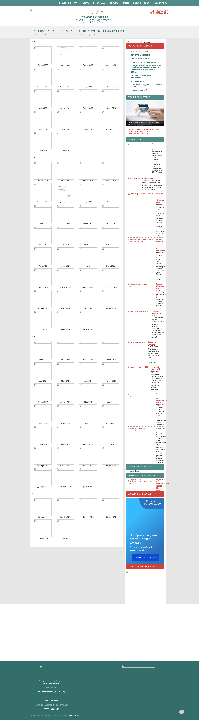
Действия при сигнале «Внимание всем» (160, 198)
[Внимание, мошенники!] (136, 342)
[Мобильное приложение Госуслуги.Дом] (141, 430)
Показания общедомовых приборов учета (61, 35)
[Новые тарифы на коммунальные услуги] (141, 395)
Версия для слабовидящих (139, 42)
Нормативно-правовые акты (143, 62)
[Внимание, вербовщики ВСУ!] (139, 311)
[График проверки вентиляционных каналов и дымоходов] (141, 241)
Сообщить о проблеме (145, 557)
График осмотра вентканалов (157, 146)
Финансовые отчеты (140, 59)
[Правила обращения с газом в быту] (141, 285)
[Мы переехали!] (134, 178)
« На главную (39, 35)
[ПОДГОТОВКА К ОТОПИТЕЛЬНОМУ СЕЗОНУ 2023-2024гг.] (141, 482)
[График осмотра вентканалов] (139, 144)
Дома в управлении (139, 51)
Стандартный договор (140, 55)
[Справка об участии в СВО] (138, 367)
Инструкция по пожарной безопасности (142, 77)
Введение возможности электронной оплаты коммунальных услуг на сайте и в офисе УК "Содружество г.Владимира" (144, 131)
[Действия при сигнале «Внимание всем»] (141, 195)
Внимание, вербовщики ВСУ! (156, 313)
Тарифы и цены (137, 81)
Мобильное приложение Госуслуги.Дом (161, 431)
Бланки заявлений (139, 90)
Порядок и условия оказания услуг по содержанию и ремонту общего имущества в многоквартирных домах (147, 69)
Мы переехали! (148, 178)
